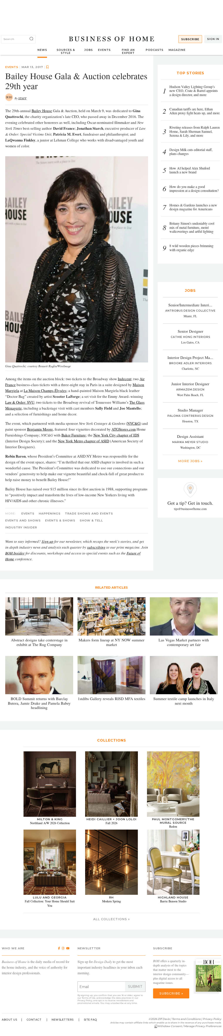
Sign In (213, 39)
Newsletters (63, 1019)
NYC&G (133, 423)
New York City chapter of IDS (116, 435)
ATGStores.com (124, 429)
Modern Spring (111, 901)
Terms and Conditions (186, 1019)
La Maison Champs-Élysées (45, 390)
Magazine (177, 49)
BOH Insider (15, 553)
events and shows (23, 520)
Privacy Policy (85, 1000)
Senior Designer (190, 331)
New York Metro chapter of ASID (83, 440)
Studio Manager (190, 410)
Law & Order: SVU (19, 402)
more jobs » (190, 461)
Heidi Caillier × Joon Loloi (111, 819)
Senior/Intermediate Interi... (190, 304)
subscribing (96, 547)
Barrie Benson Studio (173, 901)
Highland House (173, 897)
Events (104, 49)
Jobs (88, 49)
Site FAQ (90, 1019)
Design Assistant (190, 436)
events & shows (60, 520)
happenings (50, 513)
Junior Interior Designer (190, 383)
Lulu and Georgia (50, 897)
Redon (173, 826)
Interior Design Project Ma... (190, 357)
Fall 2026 (111, 823)
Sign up (47, 541)
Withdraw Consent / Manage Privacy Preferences (189, 1026)
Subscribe (190, 39)
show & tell (91, 520)
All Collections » (111, 919)
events (11, 67)
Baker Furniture (73, 435)
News (42, 49)
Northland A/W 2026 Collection (50, 823)
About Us (9, 1019)
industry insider (21, 527)
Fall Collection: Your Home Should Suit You (50, 903)
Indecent (124, 378)
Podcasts (154, 49)
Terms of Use (88, 997)
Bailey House (42, 110)
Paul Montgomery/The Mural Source (173, 820)
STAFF (22, 98)
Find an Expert (128, 51)
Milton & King (50, 819)
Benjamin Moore (40, 429)
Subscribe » (171, 993)
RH (111, 897)
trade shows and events (89, 513)
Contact (34, 1019)
